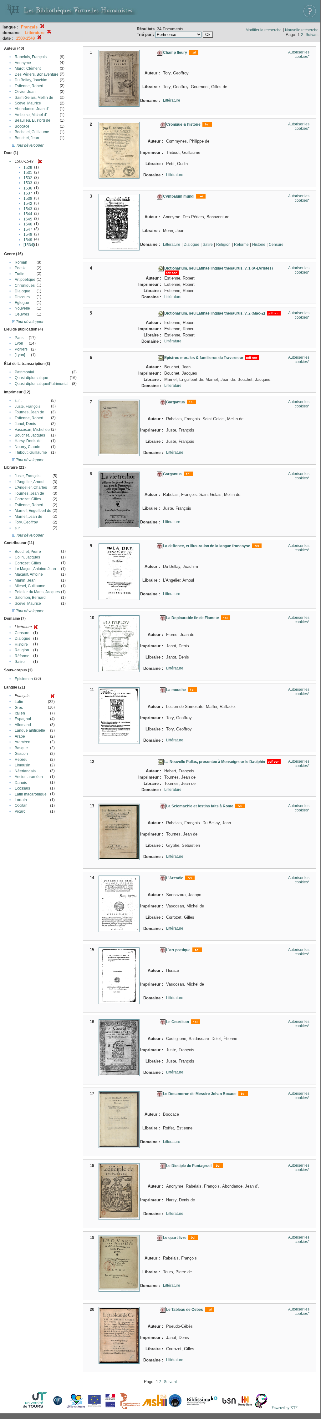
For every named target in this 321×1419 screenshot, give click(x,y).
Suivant (312, 35)
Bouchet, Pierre (28, 551)
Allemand (23, 725)
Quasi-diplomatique (31, 378)
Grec (19, 707)
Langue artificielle (30, 730)
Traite (19, 274)
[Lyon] (20, 355)
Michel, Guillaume (30, 586)
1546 (27, 224)
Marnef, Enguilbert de (33, 510)
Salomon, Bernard (30, 597)
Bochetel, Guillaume (32, 132)
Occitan (21, 805)
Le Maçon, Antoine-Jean (35, 569)
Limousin (22, 765)
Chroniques (25, 285)
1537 (27, 193)
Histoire (21, 644)
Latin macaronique (31, 794)
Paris (19, 338)
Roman (21, 262)
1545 (27, 219)
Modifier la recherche (264, 30)
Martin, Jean (25, 580)
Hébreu (21, 759)
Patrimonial (24, 372)
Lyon (19, 343)
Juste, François (27, 406)
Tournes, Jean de (29, 412)
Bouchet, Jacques (30, 435)
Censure (22, 633)
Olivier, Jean (25, 91)
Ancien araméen (29, 777)
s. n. (18, 400)
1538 (27, 198)
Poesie (21, 268)
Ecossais (22, 788)
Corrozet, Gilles (28, 499)
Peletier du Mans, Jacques (37, 592)
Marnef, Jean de (28, 516)
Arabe (20, 736)
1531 (27, 172)
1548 (27, 234)
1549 (27, 240)
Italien (20, 713)
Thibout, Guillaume (31, 452)
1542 (27, 203)
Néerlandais (25, 771)
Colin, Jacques (27, 557)
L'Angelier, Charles (31, 487)
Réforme (22, 656)
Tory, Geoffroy (26, 522)
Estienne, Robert (29, 86)
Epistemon (24, 679)
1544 (27, 214)
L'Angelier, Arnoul (29, 482)
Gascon (21, 753)
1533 (27, 183)
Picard (20, 811)
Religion (22, 650)
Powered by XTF (285, 1408)
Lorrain (21, 800)
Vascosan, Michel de (32, 429)
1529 (27, 167)
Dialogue (22, 291)
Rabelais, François (31, 57)
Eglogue (22, 302)
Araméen (22, 742)
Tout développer (29, 145)
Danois (21, 782)
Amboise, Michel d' (31, 115)
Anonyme (23, 63)
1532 (27, 178)
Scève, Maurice (28, 103)
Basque (21, 748)
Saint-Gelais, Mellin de (34, 97)
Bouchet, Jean (27, 138)
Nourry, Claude (27, 447)
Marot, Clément (28, 68)
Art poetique (25, 279)
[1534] (28, 245)
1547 (27, 229)
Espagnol (23, 719)
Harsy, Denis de (28, 441)
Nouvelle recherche (301, 30)
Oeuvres (22, 314)
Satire (20, 661)
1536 (27, 188)
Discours (22, 297)
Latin (19, 701)
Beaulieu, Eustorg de (32, 120)
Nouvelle (22, 308)
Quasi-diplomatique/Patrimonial (42, 383)
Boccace (22, 126)
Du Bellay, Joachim (31, 80)
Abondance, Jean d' (31, 109)
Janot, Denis (25, 424)
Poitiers (21, 349)
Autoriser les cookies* (298, 54)
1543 (27, 209)
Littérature (171, 100)
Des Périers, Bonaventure (37, 74)
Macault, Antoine (29, 574)
